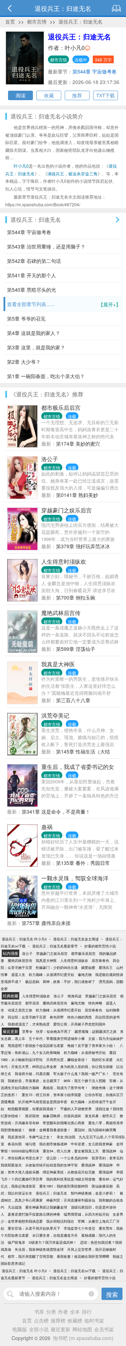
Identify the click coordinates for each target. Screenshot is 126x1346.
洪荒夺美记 (55, 715)
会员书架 (104, 1329)
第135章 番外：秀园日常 (83, 862)
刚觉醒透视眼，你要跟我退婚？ (32, 1108)
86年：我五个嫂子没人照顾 (85, 1080)
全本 (75, 1311)
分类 (51, 1311)
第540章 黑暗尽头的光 (31, 289)
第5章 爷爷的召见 (26, 318)
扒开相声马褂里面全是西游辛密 (42, 1101)
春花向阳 (15, 1143)
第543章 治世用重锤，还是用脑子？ (46, 246)
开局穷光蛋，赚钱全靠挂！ (67, 1059)
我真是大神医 (58, 664)
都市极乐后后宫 (60, 407)
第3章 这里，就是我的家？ (36, 347)
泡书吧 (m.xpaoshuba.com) (83, 1337)
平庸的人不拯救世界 (76, 1108)
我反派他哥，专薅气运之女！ (30, 1136)
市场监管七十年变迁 (79, 1228)
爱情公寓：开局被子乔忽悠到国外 (79, 1024)
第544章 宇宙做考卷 (94, 71)
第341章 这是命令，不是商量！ (56, 811)
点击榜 (41, 1320)
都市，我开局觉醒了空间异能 (30, 1256)
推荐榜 (58, 1320)
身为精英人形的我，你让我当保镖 (86, 1066)
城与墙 (30, 1143)
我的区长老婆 (102, 1059)
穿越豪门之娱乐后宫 (66, 510)
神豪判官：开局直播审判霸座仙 (70, 1200)
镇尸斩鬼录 (16, 1242)
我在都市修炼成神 (53, 1143)
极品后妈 (32, 981)
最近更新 (60, 1329)
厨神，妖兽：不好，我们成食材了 (69, 981)
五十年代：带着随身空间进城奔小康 (57, 1038)
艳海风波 (75, 996)
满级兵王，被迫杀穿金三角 (72, 173)
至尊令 (27, 1031)
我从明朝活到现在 (60, 1221)
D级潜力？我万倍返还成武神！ (53, 1242)
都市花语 (32, 1003)
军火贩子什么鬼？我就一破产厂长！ (81, 1073)
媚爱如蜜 (88, 967)
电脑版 (19, 1329)
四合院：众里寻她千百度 (27, 1017)
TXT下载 (105, 95)
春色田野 (57, 1017)
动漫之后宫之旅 (20, 1010)
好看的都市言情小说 (100, 946)
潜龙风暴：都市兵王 (100, 1115)
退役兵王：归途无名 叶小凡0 (24, 939)
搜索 (112, 1294)
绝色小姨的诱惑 (79, 1017)
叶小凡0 (75, 48)
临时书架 (94, 1320)
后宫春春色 (100, 960)
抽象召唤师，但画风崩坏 (62, 1115)
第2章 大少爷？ (24, 361)
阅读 (21, 95)
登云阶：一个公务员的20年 (67, 1158)
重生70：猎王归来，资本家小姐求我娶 (51, 1094)
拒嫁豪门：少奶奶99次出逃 (57, 967)
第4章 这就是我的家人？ (33, 332)
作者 (63, 1311)
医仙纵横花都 (102, 1186)
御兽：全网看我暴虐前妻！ (50, 1129)
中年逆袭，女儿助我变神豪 (92, 1143)
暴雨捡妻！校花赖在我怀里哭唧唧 (83, 1256)
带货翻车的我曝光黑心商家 (64, 1122)
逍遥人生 (18, 974)
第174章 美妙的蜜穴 (78, 443)
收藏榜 (75, 1320)
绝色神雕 (95, 1003)
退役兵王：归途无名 (80, 21)
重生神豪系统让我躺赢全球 (46, 1207)
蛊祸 (46, 827)
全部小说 (39, 1329)
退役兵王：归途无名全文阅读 (76, 939)
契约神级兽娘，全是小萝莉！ (93, 1193)
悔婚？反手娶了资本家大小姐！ (91, 1045)
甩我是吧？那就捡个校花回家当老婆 (36, 1045)
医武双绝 (32, 1115)
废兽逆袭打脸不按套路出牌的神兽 (34, 1214)
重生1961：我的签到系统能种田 (63, 1186)
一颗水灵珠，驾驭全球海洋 (74, 878)
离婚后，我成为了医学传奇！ (65, 1087)
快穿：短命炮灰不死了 (53, 1031)
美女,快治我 (66, 1136)
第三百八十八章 (73, 700)
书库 (39, 1311)
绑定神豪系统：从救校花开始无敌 (69, 1172)
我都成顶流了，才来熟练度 (29, 1024)
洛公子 (49, 459)
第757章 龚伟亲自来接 (46, 922)
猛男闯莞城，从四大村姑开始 (86, 1214)
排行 (87, 1311)
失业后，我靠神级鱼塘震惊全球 (39, 1249)
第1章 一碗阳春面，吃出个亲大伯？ (46, 376)
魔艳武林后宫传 (60, 613)
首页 (10, 21)
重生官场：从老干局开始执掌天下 (34, 1228)
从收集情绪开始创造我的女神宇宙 (51, 1165)
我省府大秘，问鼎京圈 (32, 1073)
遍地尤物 (85, 974)
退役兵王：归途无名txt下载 (74, 1270)
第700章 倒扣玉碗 (75, 597)
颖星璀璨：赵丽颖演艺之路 (96, 1031)
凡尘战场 (15, 1207)
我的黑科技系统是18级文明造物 (70, 1179)
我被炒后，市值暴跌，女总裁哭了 (34, 1080)
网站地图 (82, 1329)
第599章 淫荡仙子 (75, 648)
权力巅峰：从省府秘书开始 (85, 1052)
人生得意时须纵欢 (63, 561)
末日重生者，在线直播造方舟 (55, 1235)
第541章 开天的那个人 (31, 275)
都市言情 (37, 21)
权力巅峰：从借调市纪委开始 (51, 974)
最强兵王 (106, 967)
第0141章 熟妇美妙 (77, 494)
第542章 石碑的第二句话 (34, 260)
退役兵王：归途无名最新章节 (55, 946)
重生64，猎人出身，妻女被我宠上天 (71, 1150)
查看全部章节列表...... (64, 304)
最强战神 (109, 1150)
